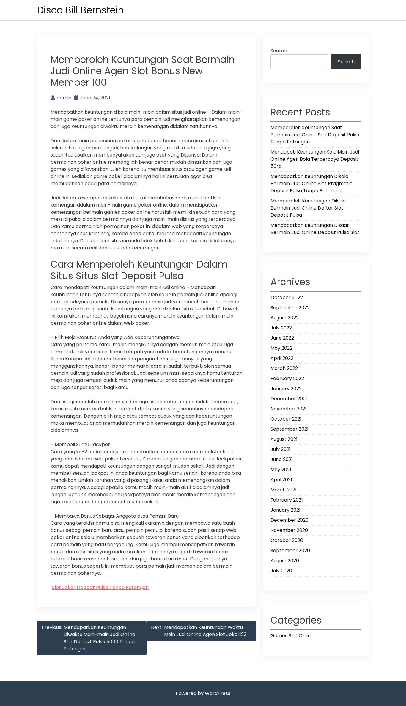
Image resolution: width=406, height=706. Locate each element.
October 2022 (286, 297)
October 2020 (286, 540)
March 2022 (284, 368)
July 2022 (281, 327)
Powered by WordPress (203, 693)
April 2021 (281, 479)
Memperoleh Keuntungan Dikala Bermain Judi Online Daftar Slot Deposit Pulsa (308, 207)
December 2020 (289, 520)
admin (64, 97)
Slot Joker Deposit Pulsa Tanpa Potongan (100, 587)
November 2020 (289, 530)
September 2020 (290, 550)
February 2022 (287, 378)
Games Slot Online (292, 635)
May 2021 (280, 469)
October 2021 (286, 419)
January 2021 (285, 510)
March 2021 (283, 489)
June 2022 (282, 338)
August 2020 (284, 560)
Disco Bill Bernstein (80, 10)
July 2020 (281, 570)
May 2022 (281, 348)
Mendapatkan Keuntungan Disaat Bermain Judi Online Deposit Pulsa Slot (314, 229)
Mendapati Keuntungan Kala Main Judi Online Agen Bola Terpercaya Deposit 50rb (314, 159)
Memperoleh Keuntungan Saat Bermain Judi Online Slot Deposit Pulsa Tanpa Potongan (314, 134)
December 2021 (288, 398)
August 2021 (284, 439)
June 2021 (281, 459)
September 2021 (289, 429)
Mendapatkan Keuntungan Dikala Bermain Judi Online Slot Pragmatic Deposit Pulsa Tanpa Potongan (311, 183)
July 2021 (280, 449)
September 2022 (290, 307)
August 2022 (284, 317)
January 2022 (286, 388)
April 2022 (281, 358)
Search (278, 50)
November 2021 (288, 408)
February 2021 (286, 499)
